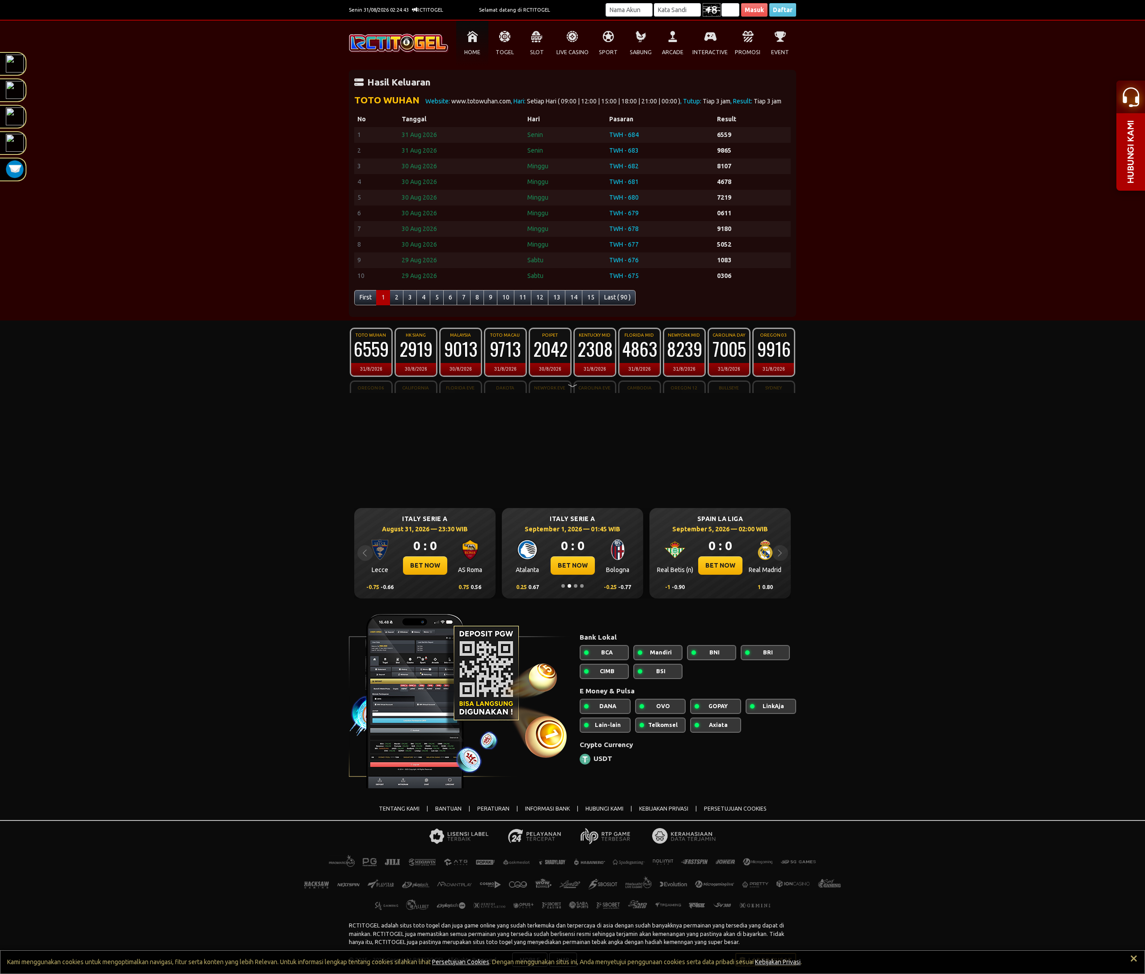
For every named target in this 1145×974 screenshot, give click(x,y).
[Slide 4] (582, 586)
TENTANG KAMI (399, 809)
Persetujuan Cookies (460, 961)
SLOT (537, 52)
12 (539, 297)
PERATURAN (493, 809)
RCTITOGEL (364, 925)
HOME (472, 52)
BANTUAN (448, 809)
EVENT (780, 52)
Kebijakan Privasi (778, 961)
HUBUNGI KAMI (604, 809)
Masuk (754, 9)
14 (573, 297)
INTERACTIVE (710, 52)
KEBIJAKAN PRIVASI (663, 809)
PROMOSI (747, 52)
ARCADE (672, 52)
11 (522, 297)
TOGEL (505, 52)
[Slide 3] (575, 586)
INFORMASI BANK (547, 809)
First (366, 297)
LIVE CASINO (572, 52)
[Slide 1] (563, 586)
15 (590, 297)
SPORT (608, 52)
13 (556, 297)
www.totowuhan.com (481, 101)
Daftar (783, 9)
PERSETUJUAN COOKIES (735, 809)
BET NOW (425, 565)
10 (505, 297)
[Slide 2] (569, 586)
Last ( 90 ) (617, 297)
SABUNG (641, 52)
